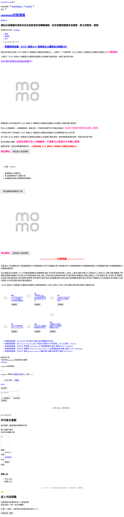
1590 (51, 322)
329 (58, 295)
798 (35, 293)
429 (12, 324)
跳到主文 (4, 20)
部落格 (7, 36)
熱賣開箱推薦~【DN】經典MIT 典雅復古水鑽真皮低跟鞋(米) (36, 46)
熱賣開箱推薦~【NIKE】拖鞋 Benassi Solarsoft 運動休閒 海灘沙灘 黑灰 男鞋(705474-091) (38, 351)
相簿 (6, 34)
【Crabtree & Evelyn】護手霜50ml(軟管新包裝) (63, 298)
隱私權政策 (73, 488)
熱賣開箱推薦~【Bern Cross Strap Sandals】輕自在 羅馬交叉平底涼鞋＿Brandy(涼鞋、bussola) (40, 344)
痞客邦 (16, 374)
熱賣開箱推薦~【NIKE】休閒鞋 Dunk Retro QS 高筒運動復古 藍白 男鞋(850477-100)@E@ (39, 346)
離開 (11, 513)
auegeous (4, 362)
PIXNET (47, 488)
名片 (6, 38)
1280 (35, 324)
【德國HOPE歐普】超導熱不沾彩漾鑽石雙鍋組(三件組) (56, 325)
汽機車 (16, 380)
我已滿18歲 (5, 513)
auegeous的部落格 (13, 15)
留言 (21, 374)
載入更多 (4, 388)
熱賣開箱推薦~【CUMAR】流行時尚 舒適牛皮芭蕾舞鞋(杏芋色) (29, 341)
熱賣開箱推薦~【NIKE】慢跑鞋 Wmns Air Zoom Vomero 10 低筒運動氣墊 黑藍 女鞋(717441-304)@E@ (43, 349)
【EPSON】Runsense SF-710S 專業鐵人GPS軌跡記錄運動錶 (17, 298)
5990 (12, 295)
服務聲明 (80, 488)
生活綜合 (17, 30)
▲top (3, 384)
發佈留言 (4, 400)
